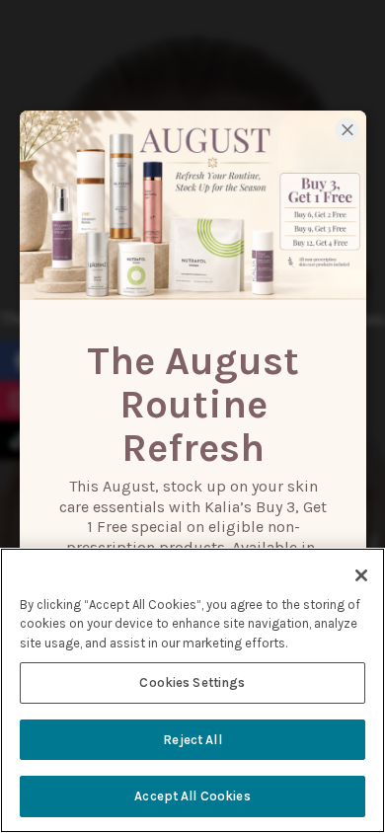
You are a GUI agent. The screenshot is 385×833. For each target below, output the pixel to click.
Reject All (192, 739)
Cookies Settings (192, 682)
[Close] (361, 575)
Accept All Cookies (192, 796)
